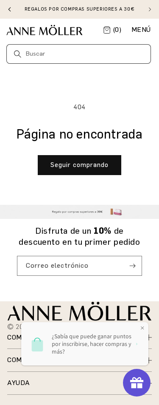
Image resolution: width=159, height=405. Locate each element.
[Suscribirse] (132, 266)
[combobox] (79, 54)
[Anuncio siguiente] (149, 9)
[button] (141, 30)
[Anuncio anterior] (9, 9)
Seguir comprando (79, 165)
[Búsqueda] (17, 53)
